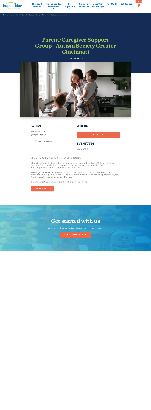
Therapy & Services (37, 5)
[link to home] (16, 6)
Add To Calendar (45, 141)
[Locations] (139, 6)
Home (5, 15)
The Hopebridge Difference (53, 5)
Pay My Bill (112, 4)
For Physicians (70, 5)
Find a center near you (75, 235)
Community (82, 149)
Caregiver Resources (84, 5)
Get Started (126, 4)
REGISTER (98, 135)
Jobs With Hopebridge (98, 5)
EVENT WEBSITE (43, 188)
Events (12, 15)
